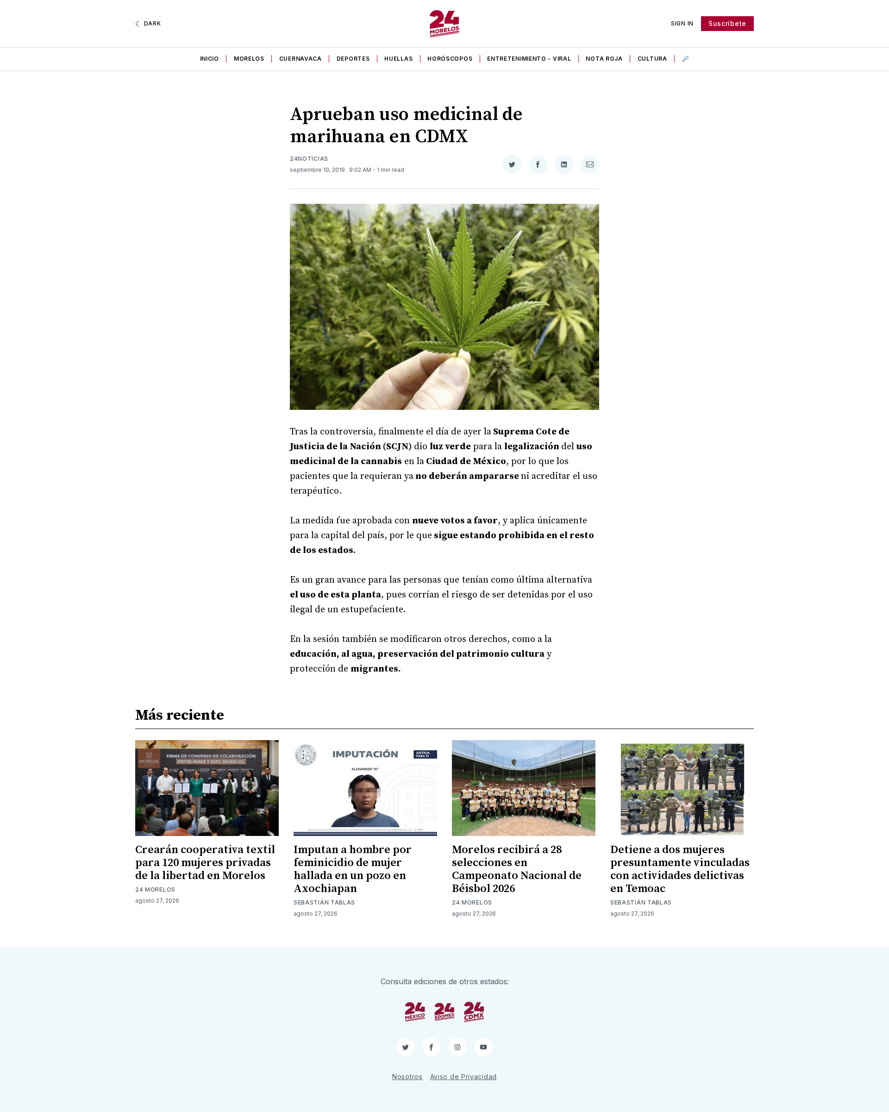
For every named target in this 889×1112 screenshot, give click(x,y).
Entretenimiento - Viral (529, 58)
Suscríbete (727, 23)
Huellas (398, 58)
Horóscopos (449, 58)
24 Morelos (155, 889)
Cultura (652, 58)
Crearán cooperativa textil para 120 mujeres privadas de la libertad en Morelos (205, 863)
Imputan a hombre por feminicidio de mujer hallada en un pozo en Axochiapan (353, 869)
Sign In (682, 23)
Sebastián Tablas (324, 902)
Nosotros (407, 1077)
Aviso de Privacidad (463, 1077)
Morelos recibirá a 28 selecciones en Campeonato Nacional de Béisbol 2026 (517, 869)
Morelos (249, 58)
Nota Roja (604, 58)
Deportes (353, 58)
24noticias (309, 158)
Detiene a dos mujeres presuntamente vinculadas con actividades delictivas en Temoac (680, 869)
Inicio (209, 58)
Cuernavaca (300, 58)
